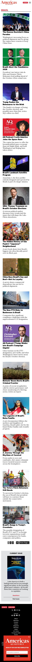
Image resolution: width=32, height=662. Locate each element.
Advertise (16, 620)
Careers (16, 624)
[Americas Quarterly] (9, 3)
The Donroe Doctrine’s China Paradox (16, 33)
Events (16, 634)
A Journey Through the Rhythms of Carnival (13, 454)
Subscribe (12, 607)
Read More (16, 595)
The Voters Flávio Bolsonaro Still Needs (15, 489)
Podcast (16, 613)
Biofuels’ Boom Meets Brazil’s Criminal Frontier (16, 382)
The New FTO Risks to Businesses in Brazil (13, 311)
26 (17, 543)
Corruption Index (16, 633)
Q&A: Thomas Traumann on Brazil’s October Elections (15, 207)
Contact (16, 622)
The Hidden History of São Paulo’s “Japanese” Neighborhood (15, 243)
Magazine (16, 625)
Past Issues (16, 599)
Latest (16, 629)
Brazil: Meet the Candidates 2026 (15, 68)
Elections (16, 627)
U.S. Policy (16, 631)
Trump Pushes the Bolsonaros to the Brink (13, 103)
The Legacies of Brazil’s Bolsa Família (13, 417)
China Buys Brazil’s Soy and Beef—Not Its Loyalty (15, 278)
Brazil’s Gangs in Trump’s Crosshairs (14, 526)
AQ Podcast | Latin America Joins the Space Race (15, 138)
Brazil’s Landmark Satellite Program (15, 173)
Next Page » (24, 543)
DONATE (25, 2)
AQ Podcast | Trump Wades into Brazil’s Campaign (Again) (15, 345)
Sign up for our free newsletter (17, 647)
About (16, 618)
